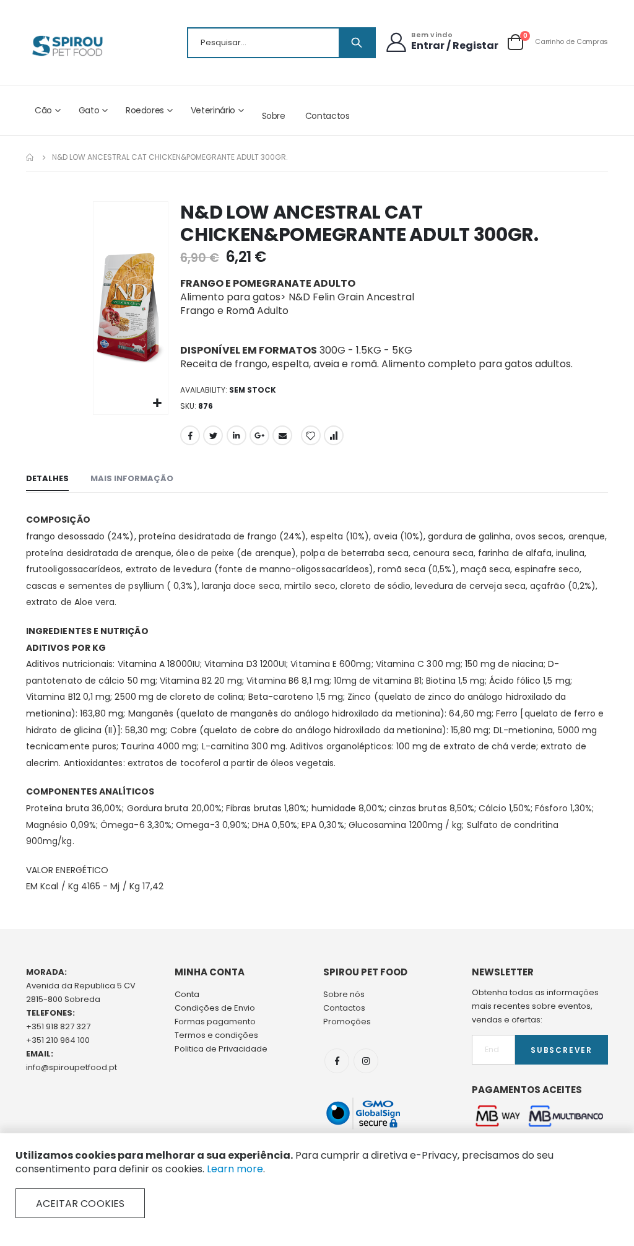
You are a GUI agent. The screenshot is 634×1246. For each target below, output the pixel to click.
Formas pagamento (215, 1021)
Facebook (190, 435)
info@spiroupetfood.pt (71, 1067)
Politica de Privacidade (221, 1049)
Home (30, 157)
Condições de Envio (215, 1008)
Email (282, 435)
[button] (157, 403)
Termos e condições (216, 1035)
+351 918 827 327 (58, 1026)
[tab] (47, 479)
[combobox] (281, 42)
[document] (317, 1183)
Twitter (213, 435)
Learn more (235, 1169)
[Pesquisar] (357, 42)
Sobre (273, 116)
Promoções (347, 1021)
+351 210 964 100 (58, 1040)
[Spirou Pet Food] (66, 46)
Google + (259, 435)
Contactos (327, 116)
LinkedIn (236, 435)
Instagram (366, 1060)
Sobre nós (344, 994)
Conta (187, 994)
